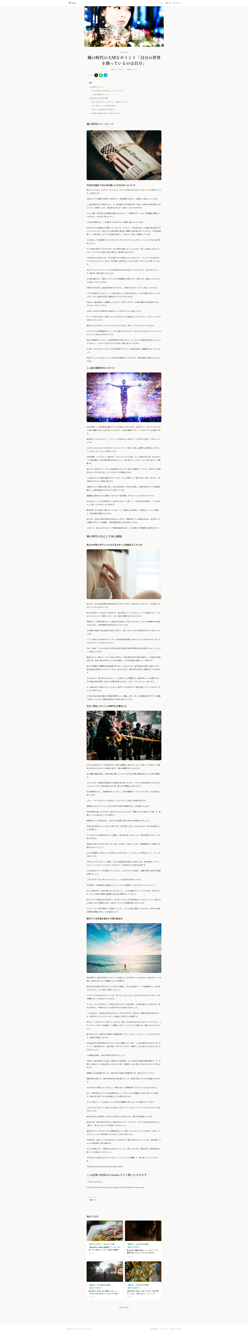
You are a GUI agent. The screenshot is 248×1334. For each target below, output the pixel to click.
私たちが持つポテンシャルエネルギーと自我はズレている (109, 102)
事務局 (110, 699)
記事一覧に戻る (124, 1307)
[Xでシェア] (96, 75)
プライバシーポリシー (176, 1329)
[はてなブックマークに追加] (105, 75)
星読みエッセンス (132, 69)
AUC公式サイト (155, 1329)
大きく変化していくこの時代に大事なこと (105, 106)
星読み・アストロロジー (117, 69)
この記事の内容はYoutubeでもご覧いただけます (105, 113)
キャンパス (176, 3)
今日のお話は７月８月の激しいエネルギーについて (107, 91)
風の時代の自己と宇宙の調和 (99, 98)
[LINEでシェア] (101, 75)
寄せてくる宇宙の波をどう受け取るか (103, 109)
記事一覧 (168, 3)
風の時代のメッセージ (97, 87)
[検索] (161, 3)
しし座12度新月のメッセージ (101, 94)
